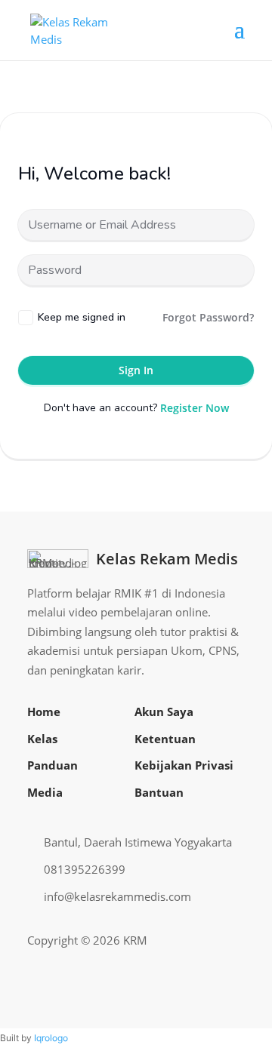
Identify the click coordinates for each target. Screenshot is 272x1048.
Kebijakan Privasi (183, 765)
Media (45, 792)
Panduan (52, 765)
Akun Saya (163, 711)
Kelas (42, 738)
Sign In (136, 370)
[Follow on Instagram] (184, 941)
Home (43, 711)
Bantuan (159, 792)
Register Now (194, 408)
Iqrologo (51, 1037)
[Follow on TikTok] (233, 941)
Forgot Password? (208, 317)
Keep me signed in (81, 317)
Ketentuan (165, 738)
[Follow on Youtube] (208, 941)
